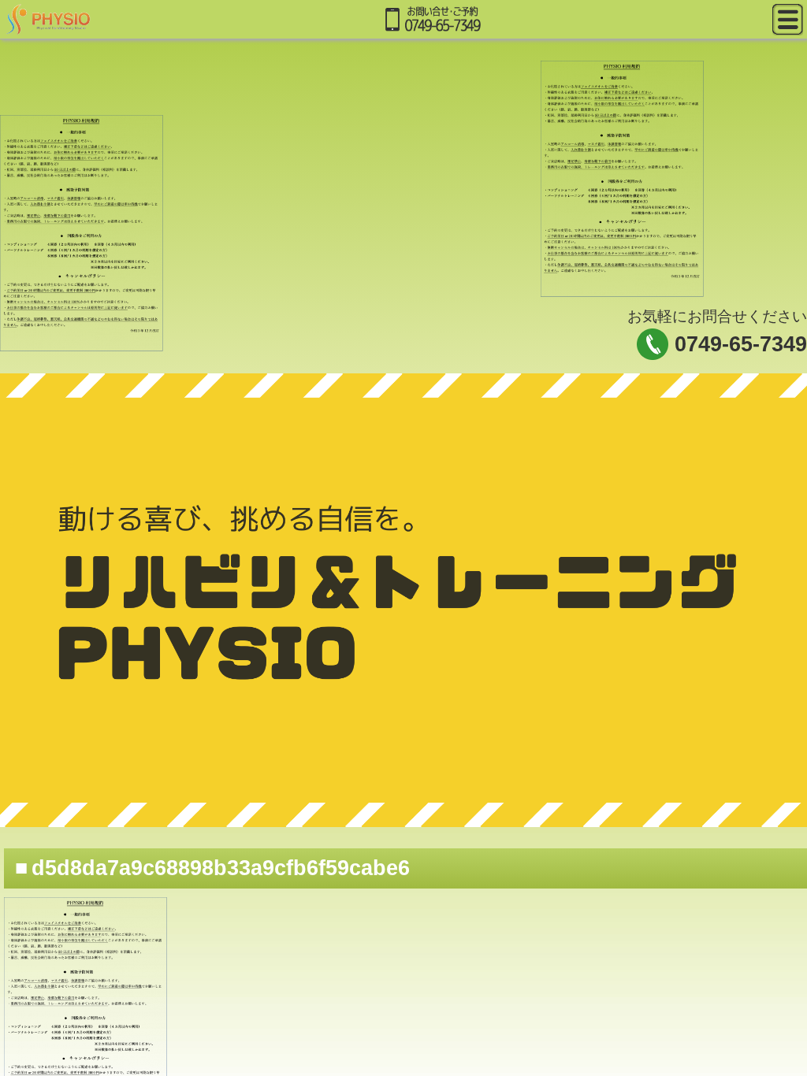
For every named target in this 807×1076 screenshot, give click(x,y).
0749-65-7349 (741, 344)
